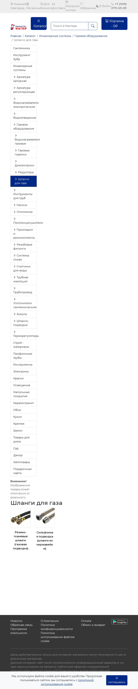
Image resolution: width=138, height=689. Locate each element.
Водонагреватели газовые (26, 141)
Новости (16, 621)
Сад (16, 448)
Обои (17, 410)
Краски (18, 378)
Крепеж (18, 423)
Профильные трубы (22, 355)
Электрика (20, 371)
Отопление (24, 211)
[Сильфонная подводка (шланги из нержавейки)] (45, 518)
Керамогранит (23, 403)
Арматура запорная (21, 79)
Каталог (40, 26)
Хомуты (21, 314)
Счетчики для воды (21, 268)
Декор (18, 455)
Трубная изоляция (20, 279)
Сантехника (21, 48)
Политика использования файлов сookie (57, 637)
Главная (15, 36)
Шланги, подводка (20, 323)
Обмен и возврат (93, 625)
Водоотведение (24, 117)
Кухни (17, 416)
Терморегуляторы (25, 336)
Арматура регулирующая (24, 89)
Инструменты (22, 364)
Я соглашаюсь (116, 680)
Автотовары (21, 462)
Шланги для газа (22, 181)
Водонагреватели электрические (25, 104)
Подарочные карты (22, 471)
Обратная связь (21, 625)
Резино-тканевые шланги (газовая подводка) (20, 540)
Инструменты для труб (22, 196)
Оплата (86, 621)
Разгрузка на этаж (72, 8)
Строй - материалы (21, 344)
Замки (17, 430)
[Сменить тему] (97, 6)
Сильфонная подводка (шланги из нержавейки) (44, 540)
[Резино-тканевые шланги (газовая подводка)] (20, 518)
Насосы (21, 205)
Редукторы (25, 172)
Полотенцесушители (25, 222)
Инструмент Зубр (21, 57)
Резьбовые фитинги (22, 246)
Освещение (21, 385)
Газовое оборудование (91, 36)
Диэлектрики (24, 165)
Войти (106, 6)
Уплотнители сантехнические (25, 305)
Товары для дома (21, 439)
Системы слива (21, 257)
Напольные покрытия (21, 394)
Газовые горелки (22, 152)
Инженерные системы (55, 36)
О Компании (50, 621)
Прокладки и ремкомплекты (24, 233)
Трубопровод (22, 292)
